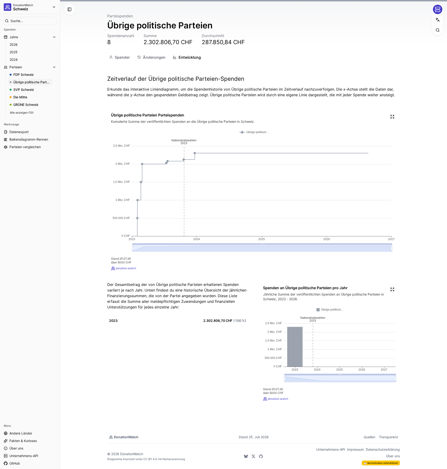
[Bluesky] (246, 456)
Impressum (355, 449)
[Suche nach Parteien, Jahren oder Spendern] (437, 30)
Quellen (369, 437)
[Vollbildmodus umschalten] (392, 117)
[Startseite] (7, 7)
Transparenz (388, 437)
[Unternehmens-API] (437, 9)
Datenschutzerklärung (383, 449)
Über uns (393, 456)
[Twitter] (253, 456)
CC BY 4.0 (150, 459)
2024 (14, 60)
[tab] (119, 57)
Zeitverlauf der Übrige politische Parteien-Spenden (175, 78)
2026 (14, 44)
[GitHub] (261, 456)
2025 (14, 52)
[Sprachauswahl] (437, 19)
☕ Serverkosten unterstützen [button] (381, 462)
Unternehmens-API (330, 449)
